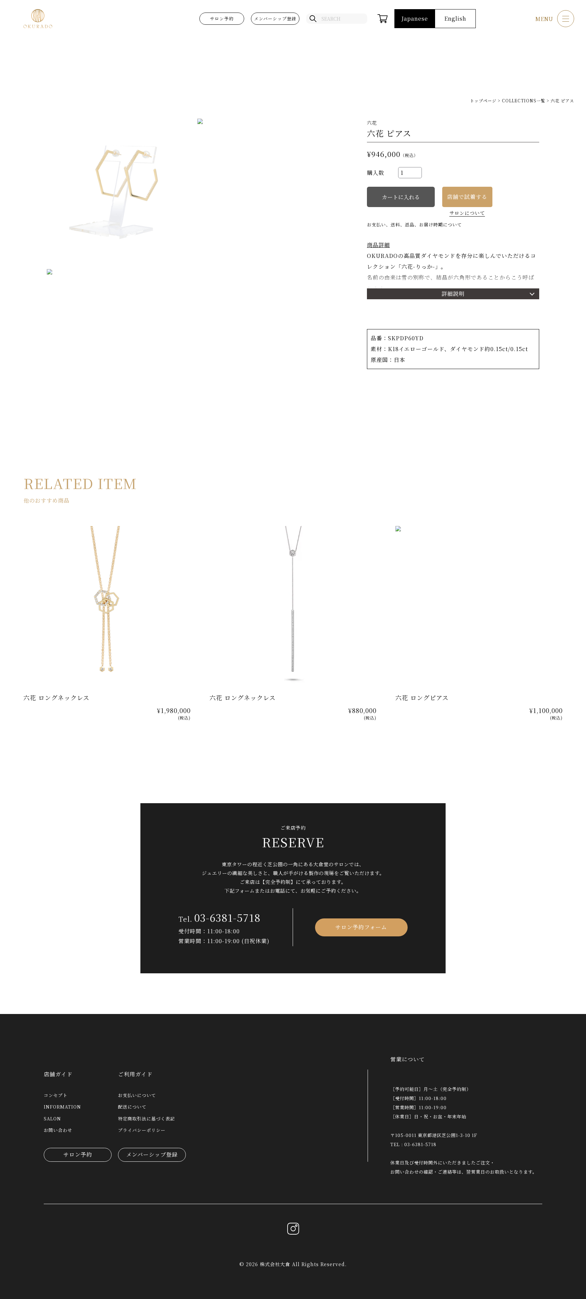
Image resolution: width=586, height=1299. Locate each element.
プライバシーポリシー (141, 1130)
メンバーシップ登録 (275, 18)
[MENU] (565, 18)
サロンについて (467, 212)
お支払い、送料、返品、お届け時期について (414, 224)
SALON (52, 1118)
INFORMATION (62, 1106)
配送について (132, 1106)
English (455, 18)
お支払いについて (137, 1095)
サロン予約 (222, 18)
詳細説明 (453, 294)
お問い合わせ (58, 1130)
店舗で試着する (467, 197)
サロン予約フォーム (361, 927)
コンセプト (55, 1095)
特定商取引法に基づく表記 (146, 1118)
